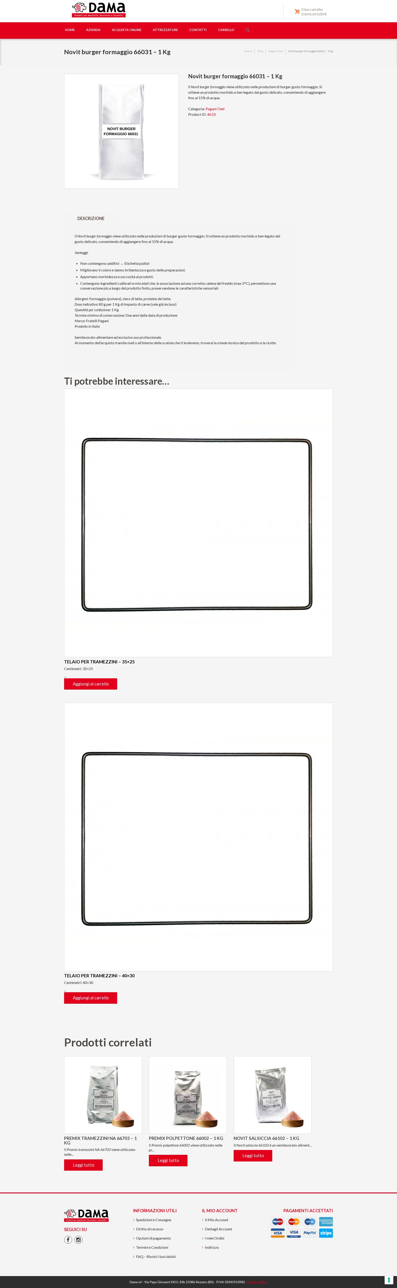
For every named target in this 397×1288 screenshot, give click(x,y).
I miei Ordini (214, 1238)
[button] (248, 30)
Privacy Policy (257, 1282)
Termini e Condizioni (152, 1247)
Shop (260, 51)
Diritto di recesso (149, 1229)
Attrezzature (165, 30)
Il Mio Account (216, 1220)
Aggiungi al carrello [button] (91, 683)
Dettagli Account (218, 1229)
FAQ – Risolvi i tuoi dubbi (156, 1256)
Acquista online (127, 30)
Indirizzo (212, 1247)
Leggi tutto (83, 1164)
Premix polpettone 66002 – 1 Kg (186, 1138)
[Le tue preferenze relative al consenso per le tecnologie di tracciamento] (389, 1280)
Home (70, 30)
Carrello (226, 30)
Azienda (93, 30)
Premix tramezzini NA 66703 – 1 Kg (100, 1140)
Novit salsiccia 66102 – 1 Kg (266, 1138)
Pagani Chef (275, 51)
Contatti (198, 30)
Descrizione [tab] (91, 218)
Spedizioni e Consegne (153, 1220)
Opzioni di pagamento (153, 1238)
